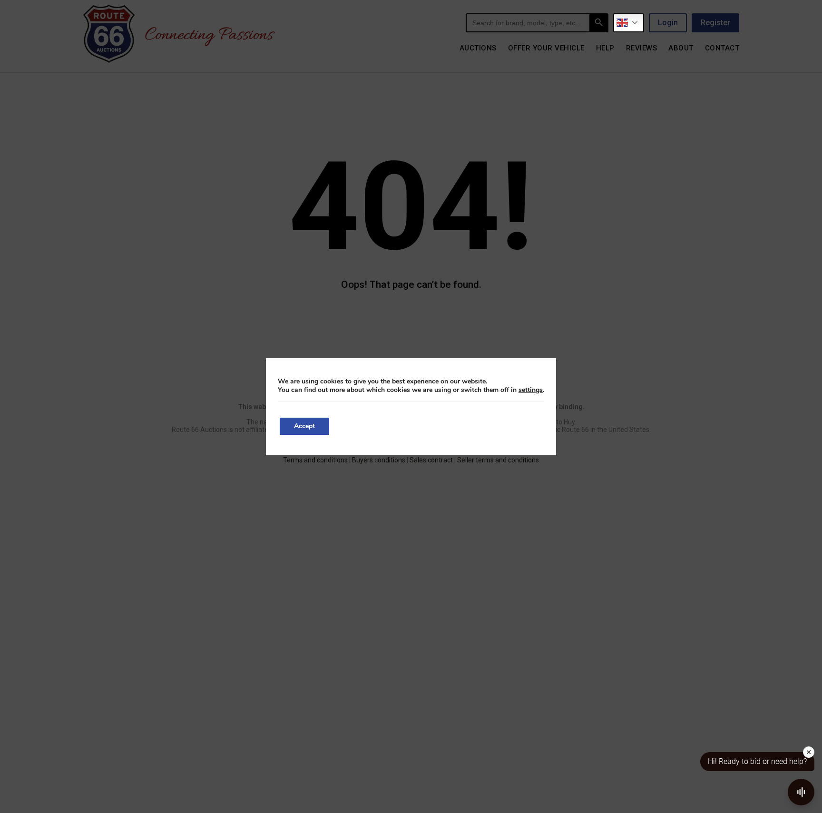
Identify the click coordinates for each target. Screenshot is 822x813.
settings (531, 390)
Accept (304, 426)
